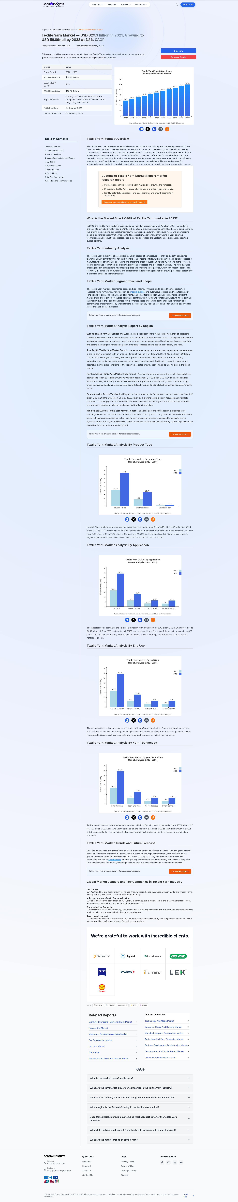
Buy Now (178, 51)
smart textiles (114, 859)
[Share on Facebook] (154, 129)
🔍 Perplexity (110, 1005)
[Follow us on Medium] (181, 1162)
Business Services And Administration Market (166, 1045)
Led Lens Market (96, 1046)
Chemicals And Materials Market (160, 1057)
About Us (86, 1170)
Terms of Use (127, 1166)
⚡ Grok (133, 1005)
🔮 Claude (143, 1005)
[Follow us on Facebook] (162, 1162)
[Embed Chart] (167, 129)
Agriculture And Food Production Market (164, 1039)
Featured (86, 1166)
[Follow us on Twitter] (168, 1162)
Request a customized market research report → (124, 202)
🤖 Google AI (122, 1005)
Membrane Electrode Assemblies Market (108, 1034)
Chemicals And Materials (63, 29)
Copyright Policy (128, 1170)
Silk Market (94, 1052)
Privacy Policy (127, 1161)
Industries (86, 1161)
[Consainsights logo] (61, 1156)
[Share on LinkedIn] (141, 129)
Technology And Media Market (159, 1021)
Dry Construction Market (100, 1040)
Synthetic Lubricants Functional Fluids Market (110, 1022)
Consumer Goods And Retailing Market (163, 1027)
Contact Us (87, 1175)
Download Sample (178, 57)
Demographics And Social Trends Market (164, 1051)
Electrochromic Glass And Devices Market (109, 1058)
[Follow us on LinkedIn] (175, 1162)
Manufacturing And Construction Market (164, 1033)
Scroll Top (186, 1195)
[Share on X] (148, 129)
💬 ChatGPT (98, 1005)
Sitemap (125, 1175)
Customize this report (180, 315)
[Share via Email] (160, 129)
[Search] (176, 4)
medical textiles (137, 292)
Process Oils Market (98, 1028)
